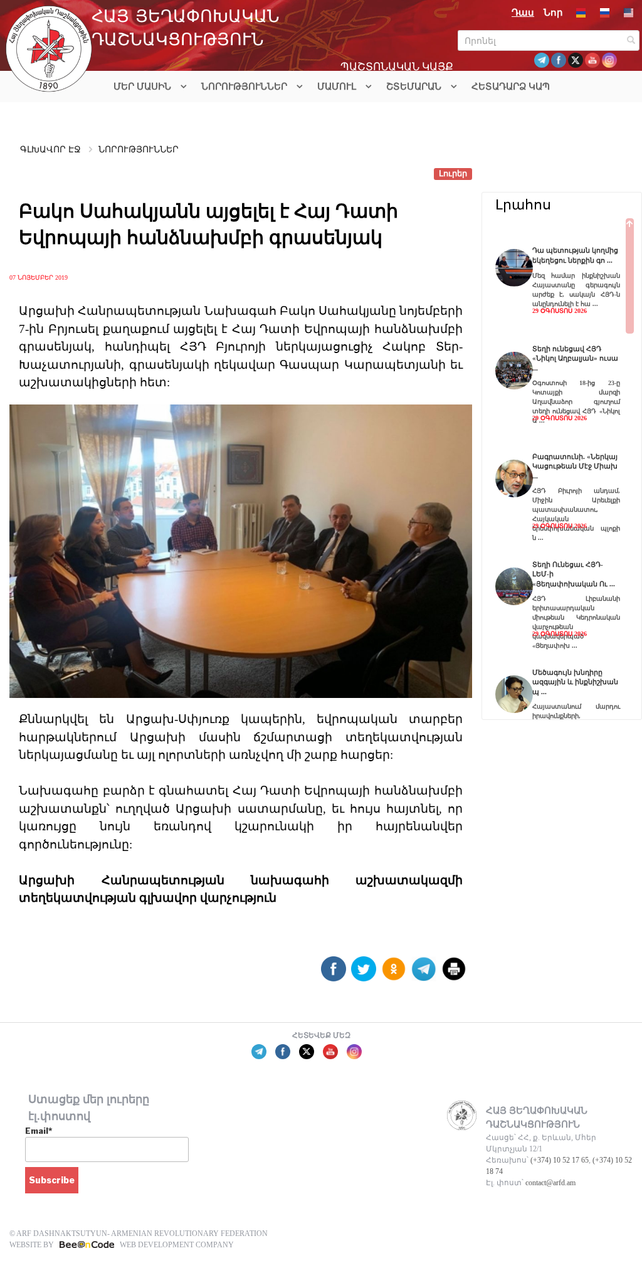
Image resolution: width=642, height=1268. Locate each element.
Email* (38, 1131)
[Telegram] (424, 973)
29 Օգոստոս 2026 (559, 310)
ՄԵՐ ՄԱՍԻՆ (142, 87)
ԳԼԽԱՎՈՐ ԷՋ (50, 149)
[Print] (454, 973)
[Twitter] (364, 973)
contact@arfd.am (550, 1182)
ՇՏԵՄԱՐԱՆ (413, 87)
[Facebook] (333, 973)
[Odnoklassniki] (394, 973)
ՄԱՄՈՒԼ (336, 87)
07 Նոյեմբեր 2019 (38, 277)
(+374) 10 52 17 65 (559, 1160)
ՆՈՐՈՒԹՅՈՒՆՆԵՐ (244, 87)
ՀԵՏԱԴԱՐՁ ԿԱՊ (510, 87)
